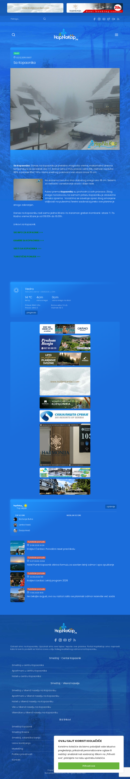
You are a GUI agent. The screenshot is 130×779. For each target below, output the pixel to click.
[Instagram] (99, 19)
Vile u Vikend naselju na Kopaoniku (31, 707)
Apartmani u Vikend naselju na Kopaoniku (35, 696)
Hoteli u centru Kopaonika (26, 676)
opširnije (111, 506)
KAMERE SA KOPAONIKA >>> (28, 240)
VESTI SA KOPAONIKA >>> (27, 248)
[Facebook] (94, 19)
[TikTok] (113, 19)
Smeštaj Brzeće (20, 732)
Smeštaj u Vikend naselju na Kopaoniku (34, 690)
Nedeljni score (74, 515)
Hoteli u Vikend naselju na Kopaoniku (32, 701)
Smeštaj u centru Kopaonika (28, 665)
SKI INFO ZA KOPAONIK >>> (28, 232)
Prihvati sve (89, 765)
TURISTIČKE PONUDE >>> (26, 256)
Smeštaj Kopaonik (22, 726)
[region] (89, 754)
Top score (20, 515)
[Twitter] (108, 19)
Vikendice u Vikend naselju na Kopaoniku (35, 712)
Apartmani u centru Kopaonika (29, 670)
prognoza (31, 312)
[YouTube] (103, 19)
